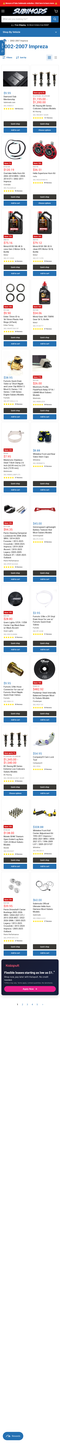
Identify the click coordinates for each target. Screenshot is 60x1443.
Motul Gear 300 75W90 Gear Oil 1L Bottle (43, 318)
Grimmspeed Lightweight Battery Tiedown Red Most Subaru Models (44, 530)
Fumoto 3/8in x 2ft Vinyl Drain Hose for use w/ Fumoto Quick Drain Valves (44, 620)
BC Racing (37, 112)
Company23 (37, 763)
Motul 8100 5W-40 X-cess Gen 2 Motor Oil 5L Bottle (15, 249)
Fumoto (7, 398)
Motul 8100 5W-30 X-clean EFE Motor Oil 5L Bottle (43, 249)
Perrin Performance (11, 561)
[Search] (55, 19)
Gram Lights (8, 631)
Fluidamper (37, 701)
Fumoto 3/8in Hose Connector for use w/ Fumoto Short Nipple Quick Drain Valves (14, 691)
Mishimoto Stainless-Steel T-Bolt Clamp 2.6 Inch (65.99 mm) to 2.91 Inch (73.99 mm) (14, 464)
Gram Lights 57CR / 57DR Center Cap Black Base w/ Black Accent (15, 625)
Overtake (7, 185)
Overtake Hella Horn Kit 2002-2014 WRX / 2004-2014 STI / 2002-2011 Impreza (15, 177)
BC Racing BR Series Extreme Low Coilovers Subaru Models (14, 769)
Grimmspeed (38, 536)
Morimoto (36, 398)
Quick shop (15, 124)
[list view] (55, 57)
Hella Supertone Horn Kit (44, 173)
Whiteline (36, 460)
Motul (6, 255)
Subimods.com (9, 102)
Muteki (6, 848)
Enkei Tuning (8, 325)
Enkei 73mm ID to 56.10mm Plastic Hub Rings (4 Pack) (13, 319)
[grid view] (49, 57)
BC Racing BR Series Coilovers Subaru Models (44, 107)
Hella (35, 176)
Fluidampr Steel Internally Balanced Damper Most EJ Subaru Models (44, 695)
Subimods (37, 915)
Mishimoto (8, 471)
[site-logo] (30, 11)
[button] (21, 57)
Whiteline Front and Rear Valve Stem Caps (44, 455)
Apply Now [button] (28, 989)
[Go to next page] (42, 1004)
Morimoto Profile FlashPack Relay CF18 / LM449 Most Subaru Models (43, 391)
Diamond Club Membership (10, 98)
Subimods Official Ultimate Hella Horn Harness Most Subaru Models (43, 907)
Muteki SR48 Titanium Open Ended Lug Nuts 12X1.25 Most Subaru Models (13, 840)
